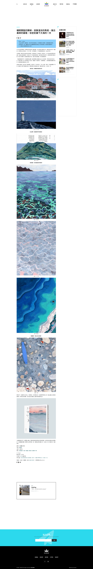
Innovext (74, 567)
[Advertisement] (46, 17)
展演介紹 (55, 4)
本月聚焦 (51, 557)
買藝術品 (68, 4)
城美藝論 (31, 4)
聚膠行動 (61, 4)
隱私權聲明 (33, 567)
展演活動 (46, 557)
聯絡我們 (56, 557)
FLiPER (20, 456)
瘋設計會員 (32, 460)
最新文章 (25, 4)
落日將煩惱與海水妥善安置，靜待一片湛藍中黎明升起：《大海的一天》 (34, 457)
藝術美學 (38, 4)
